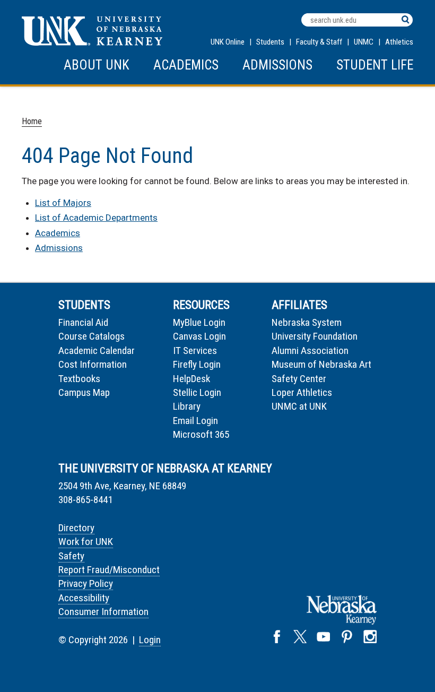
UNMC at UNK (299, 406)
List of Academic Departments (96, 217)
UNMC (363, 42)
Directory (76, 528)
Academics (186, 65)
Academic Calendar (96, 350)
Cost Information (92, 364)
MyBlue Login (199, 322)
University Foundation (315, 336)
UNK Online (228, 42)
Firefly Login (197, 364)
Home (32, 121)
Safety (71, 556)
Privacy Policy (85, 583)
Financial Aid (83, 322)
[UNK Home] (92, 42)
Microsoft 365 (201, 434)
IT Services (195, 350)
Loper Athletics (302, 392)
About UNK (96, 65)
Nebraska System (307, 322)
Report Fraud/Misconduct (109, 570)
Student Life (374, 65)
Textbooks (79, 379)
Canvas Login (199, 336)
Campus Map (84, 392)
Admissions (277, 65)
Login (150, 640)
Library (187, 406)
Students (270, 42)
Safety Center (299, 379)
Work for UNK (85, 541)
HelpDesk (191, 379)
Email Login (195, 420)
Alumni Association (310, 350)
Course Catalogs (91, 336)
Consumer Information (103, 612)
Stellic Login (197, 392)
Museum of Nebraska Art (321, 364)
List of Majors (63, 202)
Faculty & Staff (319, 42)
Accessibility (83, 598)
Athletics (399, 42)
